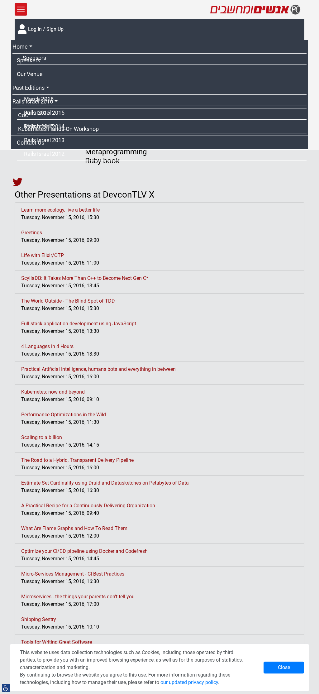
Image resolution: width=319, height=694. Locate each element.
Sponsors (34, 58)
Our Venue (30, 74)
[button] (159, 47)
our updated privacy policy (189, 682)
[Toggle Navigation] (21, 9)
